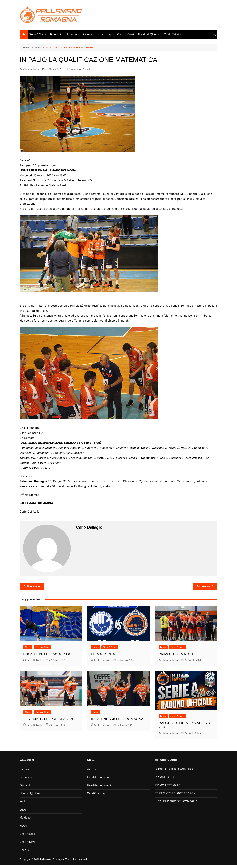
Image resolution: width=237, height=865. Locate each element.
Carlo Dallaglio (31, 68)
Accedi (91, 769)
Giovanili (25, 785)
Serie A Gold (83, 68)
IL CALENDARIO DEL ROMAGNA (117, 719)
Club (120, 34)
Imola (99, 34)
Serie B (24, 850)
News (72, 68)
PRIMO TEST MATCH (176, 654)
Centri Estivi (171, 34)
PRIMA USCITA (103, 654)
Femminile (56, 34)
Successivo (203, 586)
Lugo (110, 34)
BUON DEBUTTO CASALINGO (47, 654)
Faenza (87, 34)
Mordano (72, 34)
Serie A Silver (37, 34)
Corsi (130, 34)
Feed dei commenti (99, 785)
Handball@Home (149, 34)
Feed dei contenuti (98, 777)
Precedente (33, 586)
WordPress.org (96, 793)
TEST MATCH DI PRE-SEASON (48, 719)
